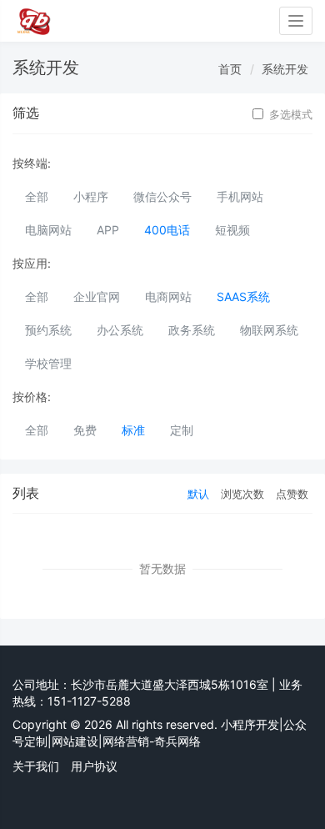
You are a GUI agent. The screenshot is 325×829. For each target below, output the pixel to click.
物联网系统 (269, 330)
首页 (230, 69)
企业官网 (96, 296)
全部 (36, 196)
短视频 (232, 230)
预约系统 (48, 330)
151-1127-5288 (89, 701)
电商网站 (168, 296)
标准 (133, 430)
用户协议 (94, 766)
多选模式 (290, 114)
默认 (198, 493)
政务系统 (191, 330)
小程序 (90, 196)
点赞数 (292, 493)
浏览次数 (242, 493)
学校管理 (48, 363)
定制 (181, 430)
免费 (85, 430)
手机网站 (240, 196)
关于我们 (35, 766)
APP (108, 230)
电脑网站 (48, 230)
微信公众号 (162, 196)
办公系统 (120, 330)
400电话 (167, 230)
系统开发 (285, 69)
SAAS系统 (243, 296)
